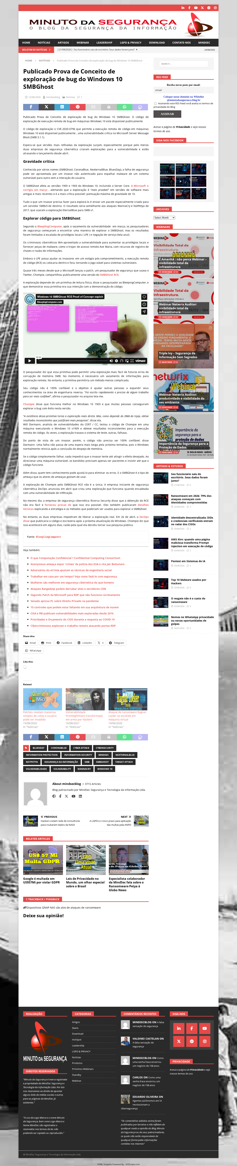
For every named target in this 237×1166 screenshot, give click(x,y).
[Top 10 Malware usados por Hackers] (160, 583)
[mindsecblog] (125, 1027)
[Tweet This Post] (46, 107)
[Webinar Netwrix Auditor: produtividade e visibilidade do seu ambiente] (183, 391)
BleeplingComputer (49, 226)
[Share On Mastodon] (140, 107)
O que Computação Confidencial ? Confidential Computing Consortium (75, 558)
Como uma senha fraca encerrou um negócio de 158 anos (148, 1061)
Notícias (44, 42)
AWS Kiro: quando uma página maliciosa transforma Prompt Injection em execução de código (192, 543)
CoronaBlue (59, 747)
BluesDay (38, 747)
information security (78, 754)
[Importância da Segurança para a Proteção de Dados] (183, 436)
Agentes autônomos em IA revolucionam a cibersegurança (141, 1104)
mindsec (104, 754)
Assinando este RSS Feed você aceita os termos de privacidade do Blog (183, 105)
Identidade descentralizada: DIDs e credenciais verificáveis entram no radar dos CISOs (192, 521)
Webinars (163, 227)
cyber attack (81, 747)
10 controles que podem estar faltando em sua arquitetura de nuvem (75, 607)
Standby (76, 1074)
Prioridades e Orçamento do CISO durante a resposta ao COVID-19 (73, 619)
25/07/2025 (167, 407)
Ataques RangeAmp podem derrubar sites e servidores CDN (68, 589)
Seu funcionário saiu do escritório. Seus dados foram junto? (189, 477)
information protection (42, 754)
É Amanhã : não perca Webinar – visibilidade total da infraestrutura (183, 263)
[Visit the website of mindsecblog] (54, 796)
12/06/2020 (34, 97)
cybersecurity (105, 747)
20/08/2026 (179, 506)
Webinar (83, 42)
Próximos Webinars (83, 1069)
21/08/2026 (179, 485)
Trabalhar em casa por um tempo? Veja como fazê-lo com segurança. (74, 576)
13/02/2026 (167, 317)
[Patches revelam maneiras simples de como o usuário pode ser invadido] (42, 699)
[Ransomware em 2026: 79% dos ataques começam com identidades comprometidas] (167, 181)
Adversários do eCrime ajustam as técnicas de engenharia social (71, 570)
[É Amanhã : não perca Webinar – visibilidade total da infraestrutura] (183, 255)
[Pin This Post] (78, 107)
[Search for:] (183, 64)
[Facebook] (189, 8)
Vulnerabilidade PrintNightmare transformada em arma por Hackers (84, 715)
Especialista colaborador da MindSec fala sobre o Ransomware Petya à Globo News (127, 884)
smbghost (102, 761)
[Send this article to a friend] (93, 107)
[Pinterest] (209, 8)
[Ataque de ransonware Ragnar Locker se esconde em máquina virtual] (128, 699)
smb (87, 761)
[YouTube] (196, 8)
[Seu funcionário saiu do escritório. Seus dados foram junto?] (167, 169)
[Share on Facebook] (31, 107)
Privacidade (183, 127)
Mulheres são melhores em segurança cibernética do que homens (72, 582)
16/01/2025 (167, 452)
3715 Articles (93, 784)
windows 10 (104, 769)
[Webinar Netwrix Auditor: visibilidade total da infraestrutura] (183, 301)
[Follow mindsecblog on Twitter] (65, 796)
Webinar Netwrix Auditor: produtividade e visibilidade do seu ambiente (181, 398)
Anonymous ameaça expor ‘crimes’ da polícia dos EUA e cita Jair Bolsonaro (78, 564)
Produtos (77, 1063)
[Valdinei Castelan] (125, 1043)
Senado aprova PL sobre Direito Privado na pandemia (65, 601)
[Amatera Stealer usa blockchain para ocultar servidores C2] (198, 193)
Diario (75, 1028)
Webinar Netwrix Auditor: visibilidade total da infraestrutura (178, 308)
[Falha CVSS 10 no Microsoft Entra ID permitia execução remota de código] (183, 169)
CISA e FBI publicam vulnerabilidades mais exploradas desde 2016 (72, 613)
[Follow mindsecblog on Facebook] (58, 796)
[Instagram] (215, 8)
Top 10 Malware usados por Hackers (188, 581)
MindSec (204, 42)
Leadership (104, 42)
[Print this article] (109, 107)
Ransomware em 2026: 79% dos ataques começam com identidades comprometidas (191, 499)
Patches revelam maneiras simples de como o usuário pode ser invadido (39, 715)
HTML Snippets (104, 1164)
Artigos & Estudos (169, 466)
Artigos (63, 42)
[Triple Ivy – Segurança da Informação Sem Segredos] (183, 346)
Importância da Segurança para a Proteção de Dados (183, 446)
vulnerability (62, 769)
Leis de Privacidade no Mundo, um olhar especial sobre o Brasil (85, 882)
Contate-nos (181, 42)
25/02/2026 (167, 272)
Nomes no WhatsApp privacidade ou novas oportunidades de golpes (192, 620)
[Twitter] (202, 8)
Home (26, 42)
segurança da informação (61, 761)
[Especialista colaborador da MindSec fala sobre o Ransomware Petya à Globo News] (129, 860)
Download (157, 42)
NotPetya (32, 761)
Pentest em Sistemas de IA (188, 561)
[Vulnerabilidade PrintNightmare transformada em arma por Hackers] (85, 699)
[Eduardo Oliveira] (125, 1101)
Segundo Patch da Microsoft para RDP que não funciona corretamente (75, 595)
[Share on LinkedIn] (62, 107)
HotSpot (76, 1039)
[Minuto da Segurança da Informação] (118, 36)
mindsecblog (53, 97)
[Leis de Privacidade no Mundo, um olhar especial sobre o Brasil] (86, 860)
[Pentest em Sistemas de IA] (167, 193)
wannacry (84, 769)
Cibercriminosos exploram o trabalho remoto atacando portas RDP (73, 625)
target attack (124, 761)
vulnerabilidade (36, 769)
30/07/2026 (179, 628)
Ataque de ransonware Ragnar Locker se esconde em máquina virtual (127, 715)
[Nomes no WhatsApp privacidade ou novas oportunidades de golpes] (160, 621)
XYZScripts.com (133, 1164)
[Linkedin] (183, 8)
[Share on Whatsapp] (124, 107)
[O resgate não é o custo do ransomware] (160, 602)
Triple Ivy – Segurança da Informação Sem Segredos (178, 355)
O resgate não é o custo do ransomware (188, 600)
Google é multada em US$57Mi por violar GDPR (41, 881)
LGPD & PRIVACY (130, 42)
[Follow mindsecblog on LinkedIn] (79, 796)
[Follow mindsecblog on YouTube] (72, 796)
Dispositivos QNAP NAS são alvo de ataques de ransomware (63, 907)
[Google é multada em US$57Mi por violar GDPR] (43, 860)
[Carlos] (125, 1082)
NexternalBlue (125, 754)
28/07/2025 (167, 362)
